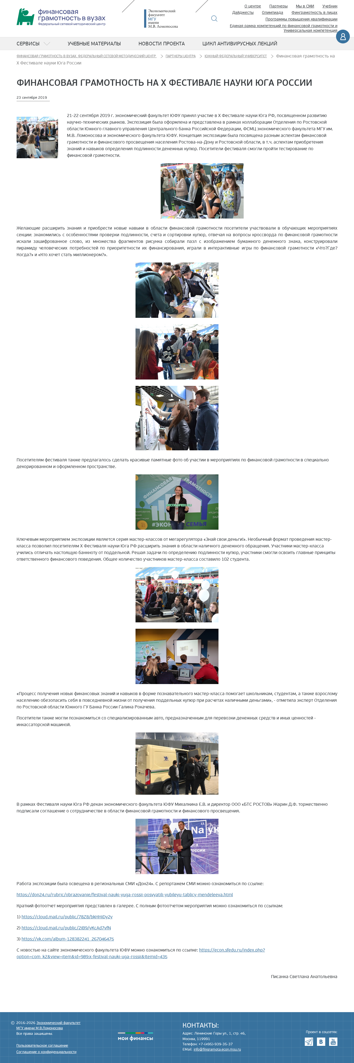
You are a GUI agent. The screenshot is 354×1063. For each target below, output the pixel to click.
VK (321, 1042)
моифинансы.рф (135, 1036)
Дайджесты (243, 12)
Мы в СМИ (305, 6)
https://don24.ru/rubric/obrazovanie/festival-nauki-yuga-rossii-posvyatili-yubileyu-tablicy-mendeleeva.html (125, 895)
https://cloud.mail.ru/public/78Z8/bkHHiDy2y (67, 917)
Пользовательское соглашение (42, 1045)
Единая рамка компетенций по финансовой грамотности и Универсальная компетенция (283, 28)
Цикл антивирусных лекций (239, 44)
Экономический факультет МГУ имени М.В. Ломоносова (169, 18)
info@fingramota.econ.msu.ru (217, 1049)
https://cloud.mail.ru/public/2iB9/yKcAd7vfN (66, 928)
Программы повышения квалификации (301, 19)
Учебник (329, 6)
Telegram (309, 1042)
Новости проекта (162, 44)
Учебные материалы (94, 44)
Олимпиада (272, 12)
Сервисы (28, 44)
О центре (252, 6)
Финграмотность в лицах (314, 12)
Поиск (214, 18)
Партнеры (278, 6)
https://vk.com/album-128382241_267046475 (68, 939)
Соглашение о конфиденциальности (46, 1052)
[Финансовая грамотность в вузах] (61, 17)
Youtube (333, 1042)
